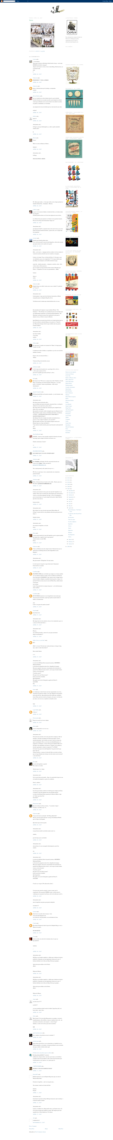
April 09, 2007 (37, 1037)
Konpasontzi (36, 803)
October (70, 495)
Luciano (35, 238)
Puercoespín (35, 718)
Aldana (34, 343)
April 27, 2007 (37, 1114)
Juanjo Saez (68, 423)
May (70, 505)
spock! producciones (37, 1033)
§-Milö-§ (35, 209)
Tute (34, 761)
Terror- (69, 528)
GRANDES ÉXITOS (37, 451)
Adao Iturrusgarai (69, 410)
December (71, 490)
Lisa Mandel (68, 404)
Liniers (34, 59)
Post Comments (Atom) (40, 1132)
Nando (67, 417)
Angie (34, 999)
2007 (68, 488)
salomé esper (36, 1041)
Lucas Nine (68, 430)
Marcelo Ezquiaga (70, 427)
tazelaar (34, 911)
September (71, 497)
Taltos (34, 1016)
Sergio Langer (69, 406)
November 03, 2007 (39, 1122)
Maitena (67, 394)
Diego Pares (68, 408)
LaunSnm (35, 571)
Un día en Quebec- (72, 521)
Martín (34, 138)
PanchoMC (35, 1074)
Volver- (69, 526)
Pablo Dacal (68, 389)
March (70, 539)
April (70, 508)
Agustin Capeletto (37, 392)
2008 (68, 486)
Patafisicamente (69, 385)
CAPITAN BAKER (37, 1066)
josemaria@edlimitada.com (39, 465)
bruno (34, 689)
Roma (34, 533)
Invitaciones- (71, 517)
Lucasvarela (68, 415)
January (70, 543)
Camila (34, 923)
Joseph (34, 610)
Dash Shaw (68, 425)
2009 (68, 484)
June (70, 503)
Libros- (69, 537)
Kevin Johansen (69, 393)
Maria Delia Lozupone (71, 396)
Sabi (34, 378)
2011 (68, 480)
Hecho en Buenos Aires (71, 377)
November (71, 492)
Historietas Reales (70, 400)
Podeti (67, 402)
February (71, 541)
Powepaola (68, 413)
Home (46, 1128)
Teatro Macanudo (69, 381)
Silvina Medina (36, 96)
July (70, 501)
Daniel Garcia (69, 383)
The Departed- (71, 534)
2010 (68, 482)
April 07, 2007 (37, 396)
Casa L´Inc (68, 376)
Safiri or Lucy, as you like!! (39, 640)
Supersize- (70, 530)
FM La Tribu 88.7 (69, 379)
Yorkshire (35, 459)
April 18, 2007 (37, 1102)
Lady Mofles (36, 710)
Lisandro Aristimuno (70, 387)
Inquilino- (70, 524)
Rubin (67, 398)
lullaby (34, 116)
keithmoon (35, 367)
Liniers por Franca (70, 374)
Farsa (67, 428)
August (70, 499)
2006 (68, 546)
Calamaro (68, 419)
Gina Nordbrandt (36, 434)
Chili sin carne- (71, 519)
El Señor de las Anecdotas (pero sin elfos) (42, 1053)
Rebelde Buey (69, 391)
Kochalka (68, 432)
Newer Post (31, 1128)
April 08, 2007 (37, 714)
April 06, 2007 (37, 74)
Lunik (67, 421)
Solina (34, 726)
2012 (68, 478)
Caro (34, 936)
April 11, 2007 (37, 1070)
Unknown (35, 78)
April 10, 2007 (37, 1062)
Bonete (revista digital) (71, 372)
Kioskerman (68, 411)
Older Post (60, 1128)
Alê (33, 1118)
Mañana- (70, 532)
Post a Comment (32, 1126)
